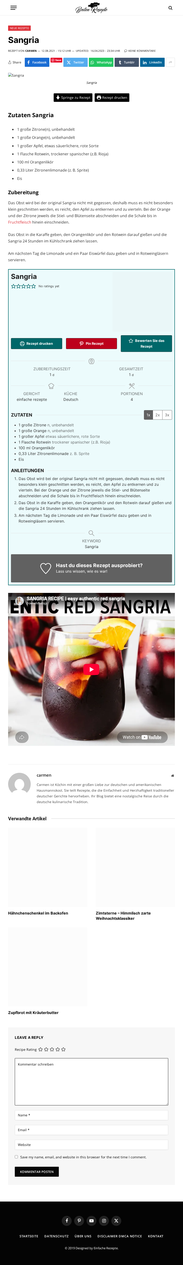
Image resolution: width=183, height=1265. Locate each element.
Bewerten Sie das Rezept (149, 343)
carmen (31, 50)
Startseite (29, 1236)
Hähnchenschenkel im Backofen (38, 913)
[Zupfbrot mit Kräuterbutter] (47, 966)
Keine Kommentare (142, 50)
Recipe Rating (26, 1049)
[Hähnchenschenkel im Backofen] (47, 867)
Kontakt (155, 1236)
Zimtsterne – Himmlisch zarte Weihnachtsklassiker (123, 916)
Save (58, 60)
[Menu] (13, 7)
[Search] (170, 7)
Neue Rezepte (19, 28)
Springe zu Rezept (75, 97)
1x (148, 415)
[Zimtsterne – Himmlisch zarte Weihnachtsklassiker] (135, 867)
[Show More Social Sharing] (170, 62)
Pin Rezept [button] (94, 343)
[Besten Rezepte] (91, 8)
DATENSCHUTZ (56, 1236)
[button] (13, 286)
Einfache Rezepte (106, 1248)
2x (157, 415)
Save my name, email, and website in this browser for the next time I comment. (83, 1157)
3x (167, 415)
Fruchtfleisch (20, 222)
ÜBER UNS (83, 1236)
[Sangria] (16, 75)
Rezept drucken (114, 97)
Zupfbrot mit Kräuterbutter (33, 1012)
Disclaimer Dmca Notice (119, 1236)
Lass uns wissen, (71, 571)
